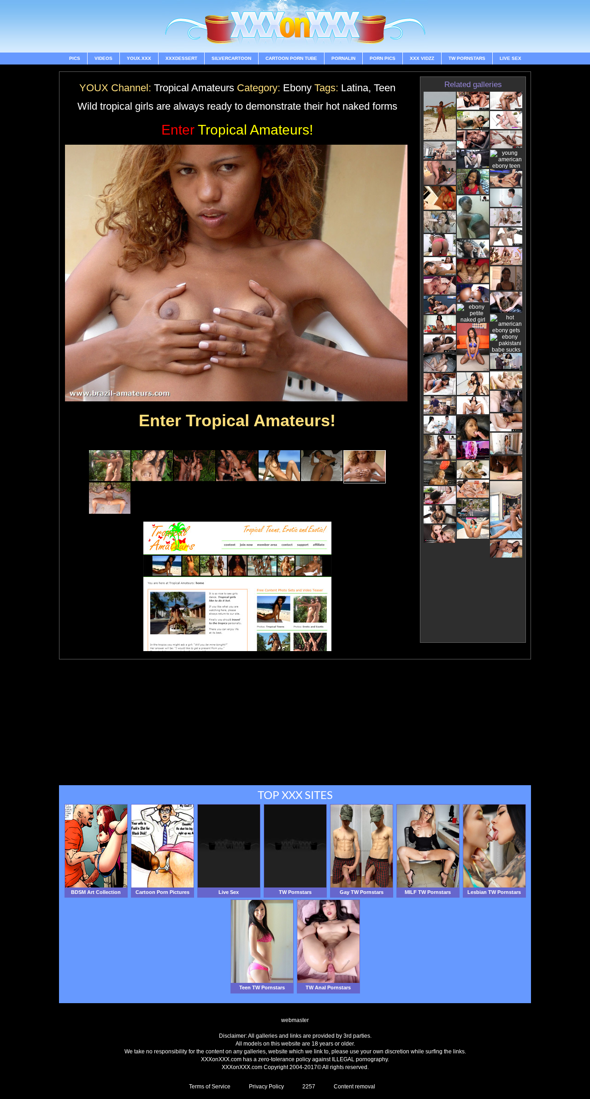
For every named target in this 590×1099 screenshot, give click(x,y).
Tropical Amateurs (194, 88)
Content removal (354, 1086)
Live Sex (510, 58)
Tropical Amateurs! (237, 129)
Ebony (297, 88)
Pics (74, 58)
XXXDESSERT (181, 58)
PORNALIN (343, 58)
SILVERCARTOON (231, 58)
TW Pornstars (466, 58)
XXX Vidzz (422, 58)
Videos (103, 58)
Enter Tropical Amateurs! (237, 420)
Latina (354, 88)
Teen (384, 88)
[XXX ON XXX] (295, 26)
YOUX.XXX (139, 58)
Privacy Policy (266, 1086)
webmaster (295, 1020)
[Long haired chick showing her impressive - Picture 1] (109, 479)
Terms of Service (209, 1086)
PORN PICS (382, 58)
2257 (308, 1086)
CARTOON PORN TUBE (291, 58)
